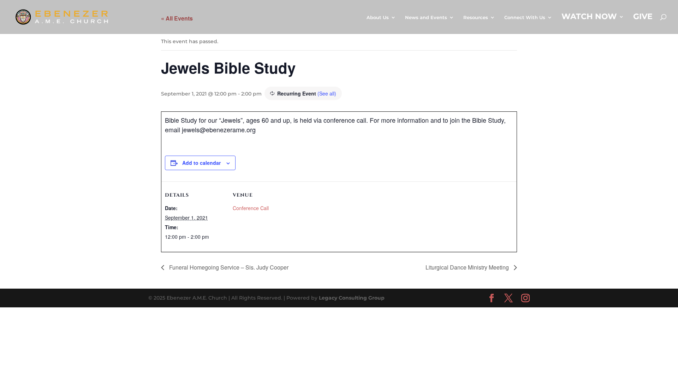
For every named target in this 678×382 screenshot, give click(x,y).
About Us (378, 17)
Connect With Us (524, 17)
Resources (475, 17)
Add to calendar (201, 162)
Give (643, 17)
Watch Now (589, 17)
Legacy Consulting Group (352, 298)
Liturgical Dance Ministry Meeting (468, 267)
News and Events (426, 17)
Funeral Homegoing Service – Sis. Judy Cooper (228, 267)
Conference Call (251, 208)
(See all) (326, 93)
